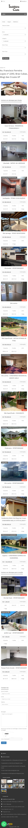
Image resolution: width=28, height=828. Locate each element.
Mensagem (3, 711)
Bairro (3, 32)
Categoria (4, 38)
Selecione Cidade (5, 25)
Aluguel (9, 21)
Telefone (3, 702)
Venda (3, 21)
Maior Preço (4, 51)
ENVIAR (4, 742)
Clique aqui (8, 804)
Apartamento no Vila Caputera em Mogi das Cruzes (13, 773)
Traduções (23, 1)
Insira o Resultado (5, 739)
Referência (15, 21)
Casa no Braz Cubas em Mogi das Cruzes (10, 770)
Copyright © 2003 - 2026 (14, 826)
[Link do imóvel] (4, 781)
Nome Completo (4, 691)
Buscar (6, 58)
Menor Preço (5, 45)
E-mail (2, 696)
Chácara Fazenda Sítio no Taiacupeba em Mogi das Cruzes (14, 760)
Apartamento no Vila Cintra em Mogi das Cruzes (12, 763)
